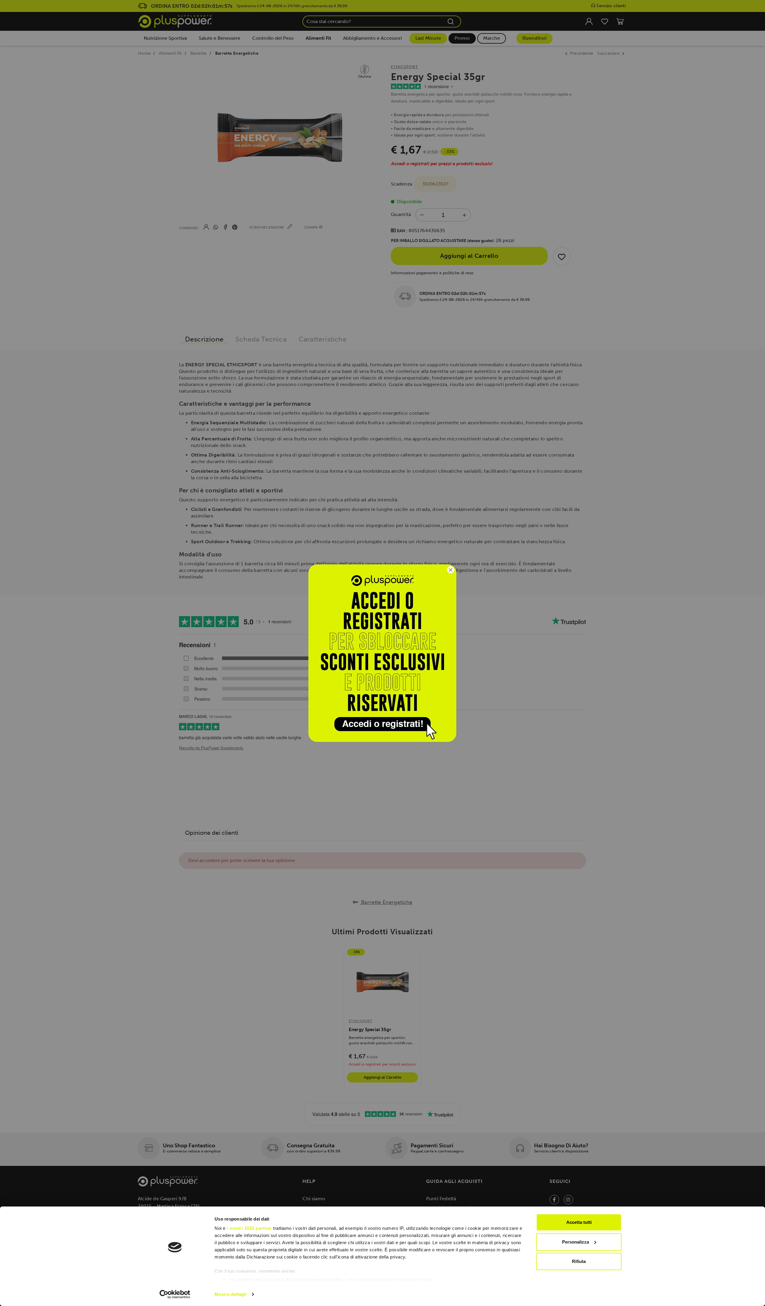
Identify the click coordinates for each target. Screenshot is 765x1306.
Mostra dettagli (231, 1294)
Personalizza (575, 1241)
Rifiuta (579, 1261)
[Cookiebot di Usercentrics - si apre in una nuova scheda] (175, 1294)
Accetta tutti (579, 1222)
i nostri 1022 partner (249, 1228)
